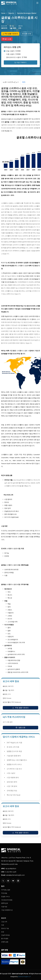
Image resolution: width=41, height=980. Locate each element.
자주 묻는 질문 (5, 889)
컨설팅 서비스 (5, 896)
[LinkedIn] (18, 881)
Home (3, 13)
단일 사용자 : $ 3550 (13, 51)
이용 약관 (4, 906)
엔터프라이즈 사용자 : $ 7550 (16, 57)
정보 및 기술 (5, 928)
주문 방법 (4, 893)
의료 (2, 925)
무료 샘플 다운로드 (11, 34)
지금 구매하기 (21, 62)
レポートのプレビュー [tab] (11, 82)
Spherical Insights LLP (24, 976)
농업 (2, 931)
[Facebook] (8, 881)
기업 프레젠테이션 (7, 910)
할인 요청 (7, 39)
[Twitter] (3, 881)
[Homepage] (20, 850)
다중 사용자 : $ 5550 (13, 54)
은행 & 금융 (4, 942)
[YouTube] (13, 881)
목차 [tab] (23, 82)
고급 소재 (4, 921)
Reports (11, 13)
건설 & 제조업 (5, 935)
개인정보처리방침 (6, 900)
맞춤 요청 (27, 34)
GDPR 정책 (4, 903)
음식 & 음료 (4, 938)
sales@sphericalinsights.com (15, 875)
